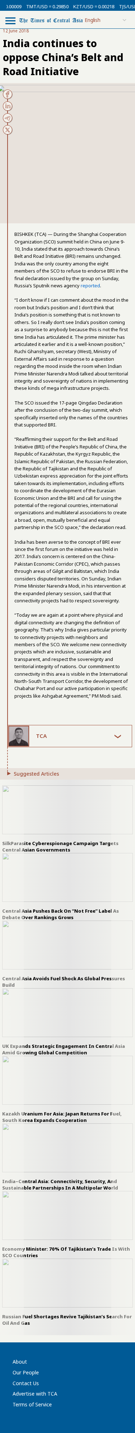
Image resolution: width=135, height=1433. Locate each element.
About (20, 1361)
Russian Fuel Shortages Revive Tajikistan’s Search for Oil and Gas (67, 1319)
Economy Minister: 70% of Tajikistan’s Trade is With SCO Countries (66, 1252)
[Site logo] (51, 20)
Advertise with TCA (35, 1393)
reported (90, 285)
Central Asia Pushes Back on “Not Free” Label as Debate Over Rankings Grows (60, 914)
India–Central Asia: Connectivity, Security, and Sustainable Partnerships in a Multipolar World (60, 1184)
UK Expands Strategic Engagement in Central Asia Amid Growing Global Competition (63, 1049)
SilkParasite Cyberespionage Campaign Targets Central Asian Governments (60, 846)
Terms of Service (32, 1404)
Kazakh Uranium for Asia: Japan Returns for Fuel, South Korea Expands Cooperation (62, 1116)
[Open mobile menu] (10, 20)
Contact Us (26, 1383)
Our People (26, 1372)
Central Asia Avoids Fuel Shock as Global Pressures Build (63, 981)
